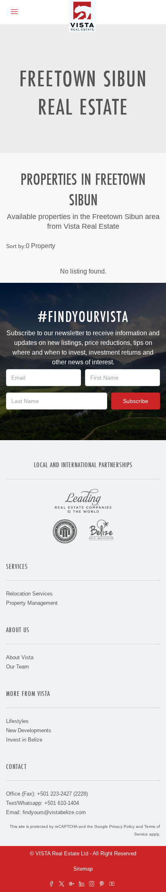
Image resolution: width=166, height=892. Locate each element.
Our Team (17, 667)
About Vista (19, 657)
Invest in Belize (24, 740)
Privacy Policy (122, 826)
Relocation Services (29, 594)
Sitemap (83, 869)
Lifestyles (17, 721)
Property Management (32, 603)
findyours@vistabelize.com (54, 812)
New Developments (28, 730)
